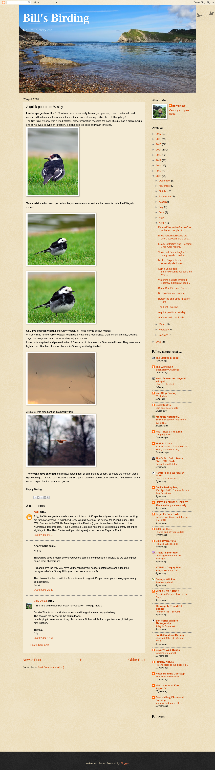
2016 (159, 139)
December (165, 180)
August (163, 201)
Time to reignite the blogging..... (172, 664)
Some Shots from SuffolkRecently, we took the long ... (175, 271)
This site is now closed (167, 478)
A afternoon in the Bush (171, 317)
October (163, 191)
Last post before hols (167, 408)
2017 (159, 134)
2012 (159, 160)
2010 (159, 171)
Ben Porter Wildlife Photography (167, 622)
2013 (159, 155)
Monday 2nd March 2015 (169, 703)
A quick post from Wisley (171, 312)
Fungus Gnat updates (167, 570)
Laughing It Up (163, 434)
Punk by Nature (165, 662)
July (161, 207)
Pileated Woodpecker (167, 543)
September (165, 196)
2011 (159, 165)
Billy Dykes (40, 601)
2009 (159, 176)
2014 (159, 149)
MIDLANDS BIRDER (167, 591)
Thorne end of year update (170, 532)
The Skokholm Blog (167, 358)
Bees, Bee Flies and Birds (172, 288)
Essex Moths (163, 405)
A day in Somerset (165, 626)
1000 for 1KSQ (164, 529)
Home (85, 660)
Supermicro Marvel (166, 653)
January (163, 335)
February (164, 329)
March (163, 324)
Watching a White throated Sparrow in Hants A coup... (174, 281)
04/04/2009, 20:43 (43, 590)
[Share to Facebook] (44, 497)
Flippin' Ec (161, 688)
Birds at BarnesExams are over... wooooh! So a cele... (174, 237)
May (161, 217)
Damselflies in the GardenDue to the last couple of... (174, 229)
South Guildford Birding (170, 635)
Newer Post (32, 660)
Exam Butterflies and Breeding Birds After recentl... (174, 245)
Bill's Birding (56, 17)
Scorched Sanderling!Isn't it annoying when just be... (173, 254)
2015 (159, 144)
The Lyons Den (164, 366)
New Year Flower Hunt (167, 676)
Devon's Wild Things (168, 650)
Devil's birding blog (167, 487)
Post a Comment (39, 645)
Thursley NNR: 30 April (168, 611)
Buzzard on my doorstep (171, 293)
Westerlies (161, 396)
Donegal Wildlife (165, 579)
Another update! (164, 582)
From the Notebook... (168, 416)
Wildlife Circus (164, 443)
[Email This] (35, 497)
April (161, 223)
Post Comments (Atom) (51, 667)
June (162, 212)
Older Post (136, 660)
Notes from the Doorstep (170, 673)
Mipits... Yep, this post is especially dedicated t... (172, 262)
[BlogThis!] (38, 497)
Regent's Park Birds (167, 514)
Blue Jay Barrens (166, 541)
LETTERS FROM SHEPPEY (172, 502)
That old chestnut (165, 384)
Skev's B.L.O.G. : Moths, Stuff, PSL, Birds (170, 460)
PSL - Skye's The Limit (169, 431)
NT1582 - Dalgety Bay (168, 567)
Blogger (124, 763)
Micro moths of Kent (168, 685)
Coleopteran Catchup (167, 464)
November (165, 185)
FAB (36, 511)
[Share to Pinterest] (48, 497)
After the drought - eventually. (171, 505)
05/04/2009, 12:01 (43, 638)
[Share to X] (41, 497)
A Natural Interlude (167, 552)
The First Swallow (168, 307)
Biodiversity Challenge (167, 369)
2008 (159, 341)
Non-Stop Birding (166, 393)
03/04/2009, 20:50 (43, 535)
